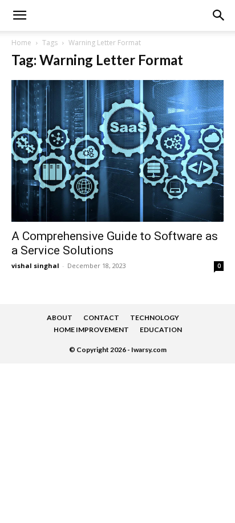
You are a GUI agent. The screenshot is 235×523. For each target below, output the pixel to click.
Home (21, 42)
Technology (154, 317)
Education (161, 329)
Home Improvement (91, 329)
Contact (101, 317)
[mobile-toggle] (19, 15)
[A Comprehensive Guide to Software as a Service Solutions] (117, 151)
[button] (219, 15)
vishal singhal (35, 265)
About (59, 317)
